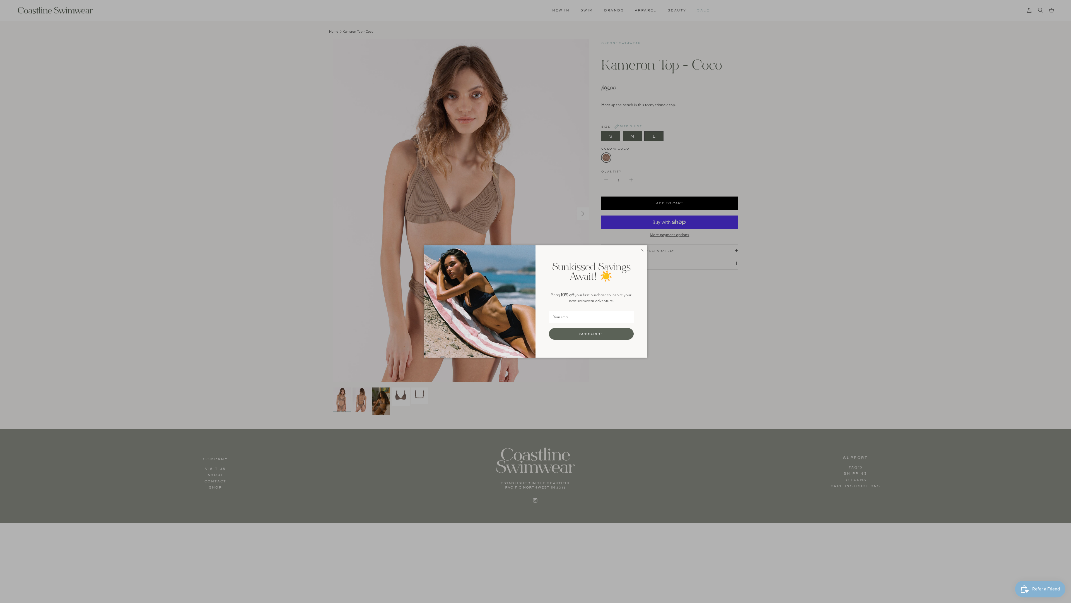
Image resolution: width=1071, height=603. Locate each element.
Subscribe (591, 333)
